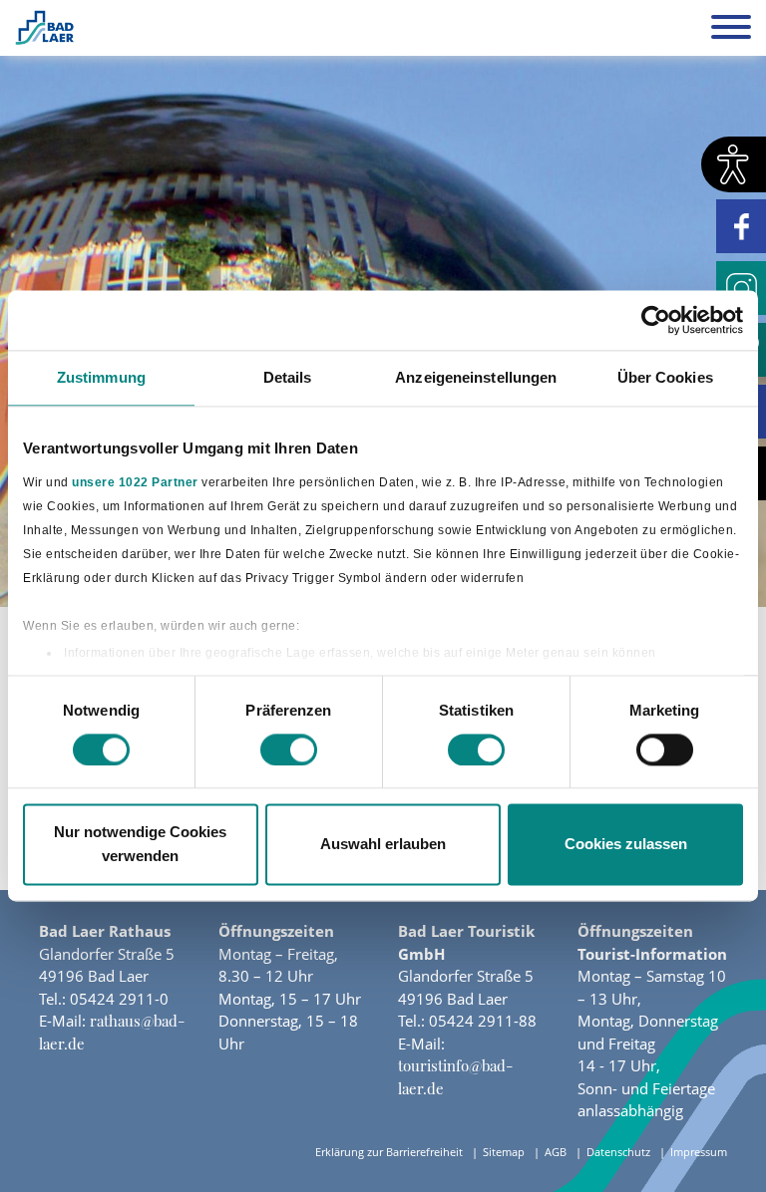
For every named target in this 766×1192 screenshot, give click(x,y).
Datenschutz (618, 1151)
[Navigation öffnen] (731, 30)
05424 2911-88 (483, 1021)
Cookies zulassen (626, 844)
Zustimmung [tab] (101, 377)
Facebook (741, 226)
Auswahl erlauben (383, 844)
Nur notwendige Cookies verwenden (140, 844)
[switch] (288, 749)
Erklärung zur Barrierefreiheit (389, 1151)
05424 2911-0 (119, 999)
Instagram (741, 288)
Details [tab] (287, 377)
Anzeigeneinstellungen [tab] (476, 377)
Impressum (698, 1151)
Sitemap (504, 1151)
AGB (556, 1151)
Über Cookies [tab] (665, 377)
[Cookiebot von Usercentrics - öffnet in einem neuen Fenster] (656, 320)
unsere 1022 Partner (135, 482)
